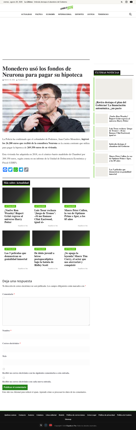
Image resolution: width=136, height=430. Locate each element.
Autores (31, 415)
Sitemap (68, 419)
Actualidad (26, 14)
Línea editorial (51, 415)
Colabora (40, 415)
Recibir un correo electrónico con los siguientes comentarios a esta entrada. (35, 372)
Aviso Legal (91, 415)
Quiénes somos (10, 415)
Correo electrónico (11, 343)
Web (4, 356)
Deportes (79, 14)
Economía (50, 14)
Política (39, 14)
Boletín (61, 415)
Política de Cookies (124, 415)
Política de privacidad (107, 415)
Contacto (22, 415)
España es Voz (23, 80)
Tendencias (103, 14)
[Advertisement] (68, 39)
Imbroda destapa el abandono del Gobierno (50, 2)
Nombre (6, 330)
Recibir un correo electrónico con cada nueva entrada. (26, 381)
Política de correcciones (76, 415)
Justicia (91, 14)
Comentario (8, 294)
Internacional (65, 14)
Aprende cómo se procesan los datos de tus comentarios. (62, 391)
